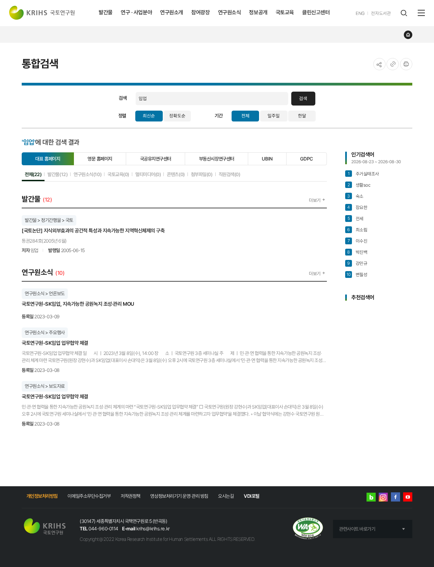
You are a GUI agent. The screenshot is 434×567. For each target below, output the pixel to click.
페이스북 (395, 497)
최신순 (149, 115)
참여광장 (200, 12)
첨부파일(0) (202, 174)
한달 (302, 115)
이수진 (357, 241)
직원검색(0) (229, 174)
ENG (360, 13)
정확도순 (177, 115)
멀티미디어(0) (148, 174)
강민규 (357, 263)
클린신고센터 (316, 12)
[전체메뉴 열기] (421, 13)
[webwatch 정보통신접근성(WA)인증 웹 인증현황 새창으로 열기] (308, 529)
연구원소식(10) (87, 174)
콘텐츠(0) (175, 174)
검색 (303, 98)
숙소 (355, 196)
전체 (245, 115)
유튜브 (407, 497)
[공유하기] (379, 64)
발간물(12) (57, 174)
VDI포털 (251, 496)
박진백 (357, 252)
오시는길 (226, 496)
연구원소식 (229, 12)
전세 (355, 218)
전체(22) (33, 174)
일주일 (274, 115)
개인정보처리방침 (42, 496)
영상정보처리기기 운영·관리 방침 (179, 496)
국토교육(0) (118, 174)
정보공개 (258, 12)
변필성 (357, 274)
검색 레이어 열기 (403, 13)
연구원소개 (171, 12)
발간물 (106, 12)
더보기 (315, 200)
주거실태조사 (363, 173)
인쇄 (406, 64)
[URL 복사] (393, 64)
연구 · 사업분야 (136, 12)
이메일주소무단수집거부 (89, 496)
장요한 (357, 207)
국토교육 (285, 12)
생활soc (359, 185)
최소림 (357, 229)
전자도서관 (381, 13)
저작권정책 (130, 496)
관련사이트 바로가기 (357, 529)
